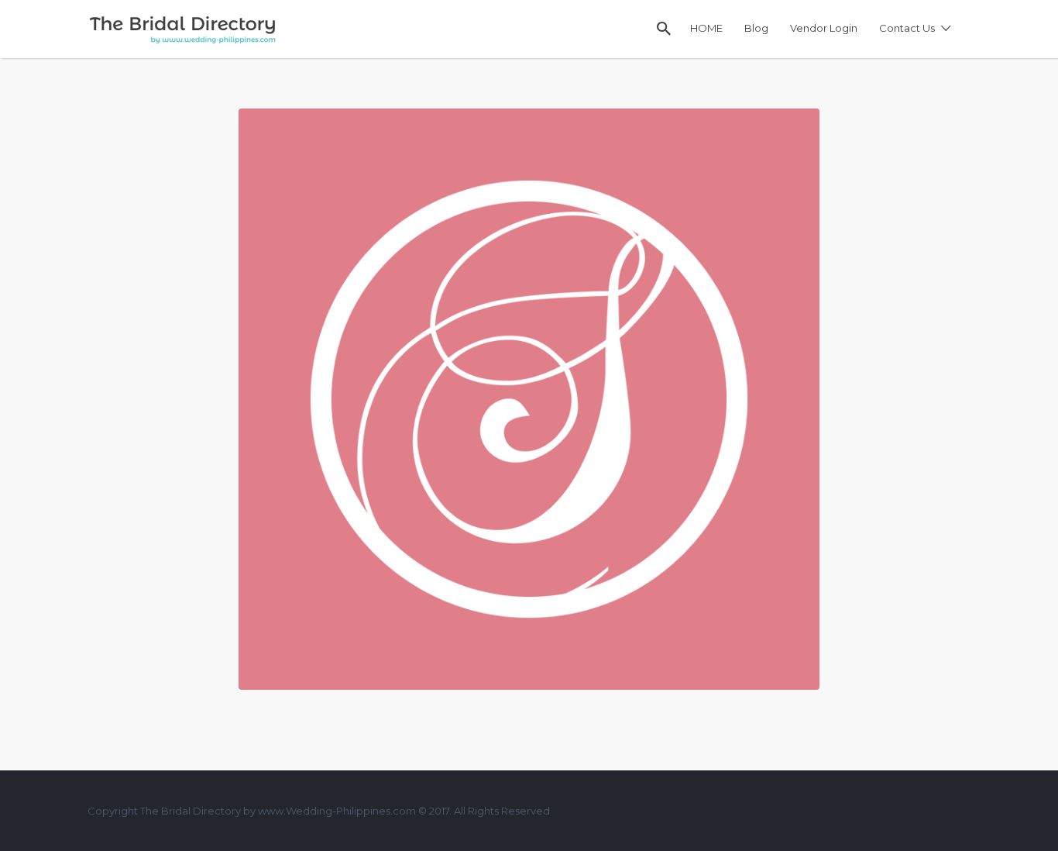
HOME (706, 28)
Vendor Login (823, 28)
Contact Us (907, 28)
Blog (756, 28)
